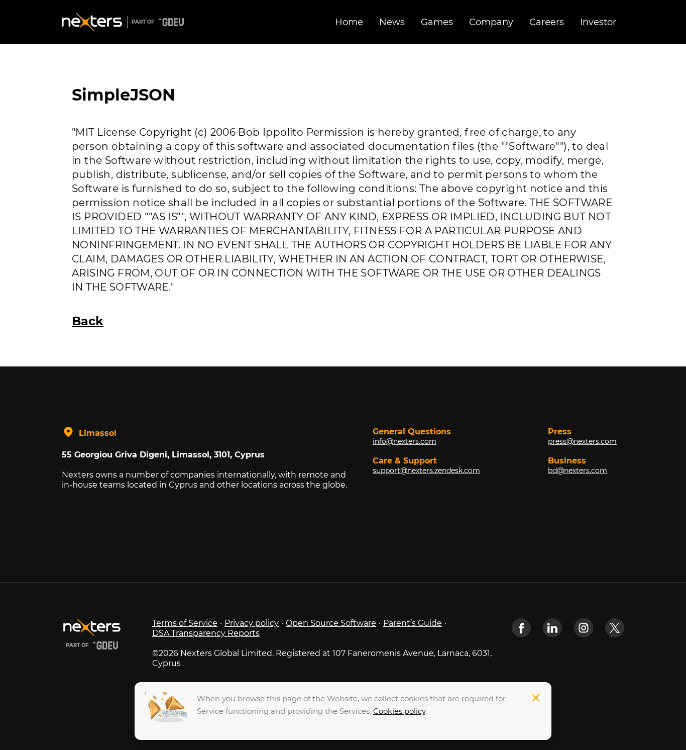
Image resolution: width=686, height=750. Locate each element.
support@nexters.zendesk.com (426, 470)
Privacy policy (251, 623)
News (392, 22)
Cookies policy (399, 711)
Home (349, 22)
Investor (598, 22)
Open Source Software (331, 623)
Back (87, 321)
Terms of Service (184, 623)
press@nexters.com (582, 441)
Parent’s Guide (412, 623)
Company (491, 22)
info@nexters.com (404, 441)
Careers (546, 22)
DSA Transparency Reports (206, 633)
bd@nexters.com (577, 470)
